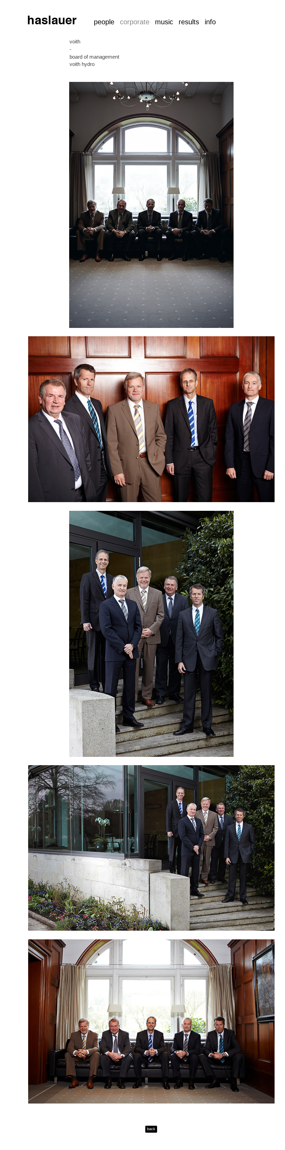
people (104, 22)
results (189, 22)
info (210, 22)
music (164, 22)
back (151, 1129)
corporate (134, 22)
